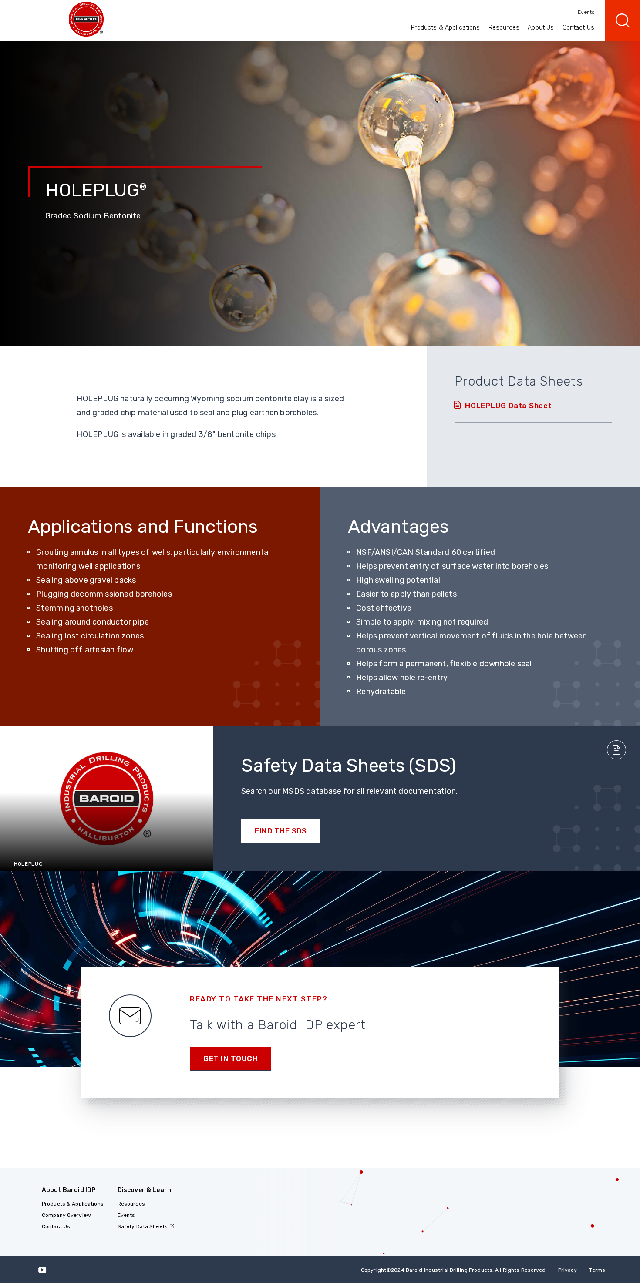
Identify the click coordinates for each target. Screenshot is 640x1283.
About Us (541, 27)
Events (586, 12)
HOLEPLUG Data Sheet (508, 405)
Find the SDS (281, 830)
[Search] (622, 20)
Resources (503, 27)
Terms (597, 1270)
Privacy (567, 1270)
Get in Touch (230, 1058)
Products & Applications (445, 27)
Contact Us (578, 27)
